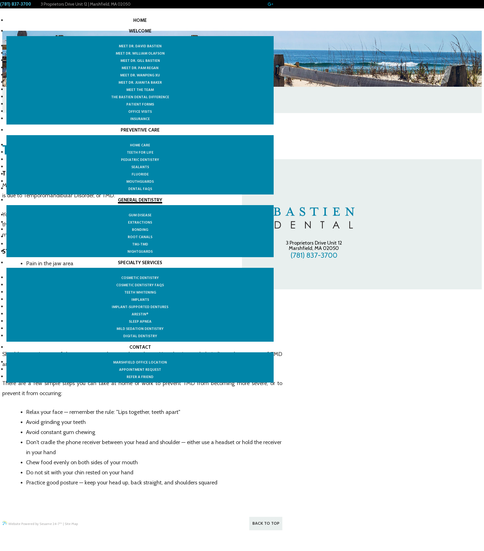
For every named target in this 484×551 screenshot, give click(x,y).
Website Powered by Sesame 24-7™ (35, 524)
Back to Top (265, 523)
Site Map (71, 524)
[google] (270, 4)
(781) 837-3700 (15, 4)
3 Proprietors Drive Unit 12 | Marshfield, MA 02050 (86, 4)
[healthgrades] (277, 4)
